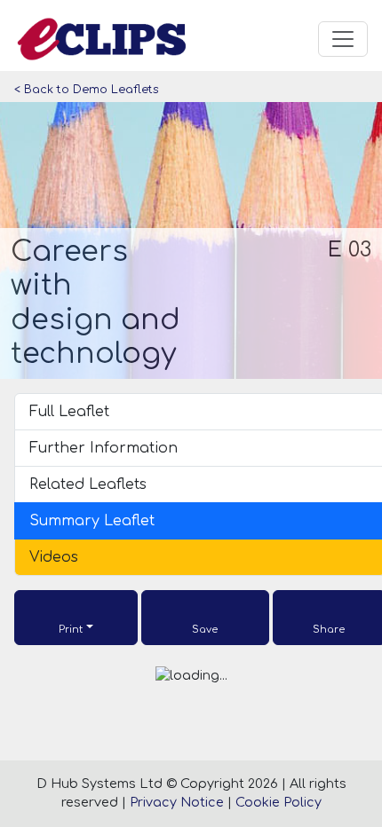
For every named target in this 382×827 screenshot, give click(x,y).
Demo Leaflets (116, 89)
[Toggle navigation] (343, 39)
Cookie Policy (278, 802)
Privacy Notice (177, 802)
